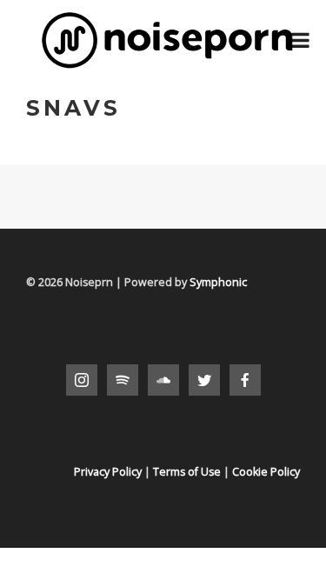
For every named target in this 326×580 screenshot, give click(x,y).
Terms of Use (187, 471)
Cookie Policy (266, 471)
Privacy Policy (108, 471)
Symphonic (218, 282)
